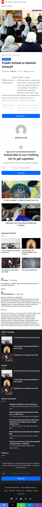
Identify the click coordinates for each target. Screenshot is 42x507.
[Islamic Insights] (6, 6)
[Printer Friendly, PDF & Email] (21, 77)
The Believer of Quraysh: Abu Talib (15, 2)
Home (5, 55)
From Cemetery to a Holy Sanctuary (11, 251)
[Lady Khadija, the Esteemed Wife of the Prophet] (31, 243)
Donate (36, 490)
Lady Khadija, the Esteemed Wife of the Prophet (29, 252)
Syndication (28, 490)
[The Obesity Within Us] (31, 263)
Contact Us (21, 494)
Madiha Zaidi (8, 71)
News (10, 55)
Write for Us (20, 490)
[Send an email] (12, 71)
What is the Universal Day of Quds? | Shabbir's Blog (24, 433)
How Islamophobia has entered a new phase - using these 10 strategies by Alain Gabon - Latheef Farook (24, 422)
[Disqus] (21, 301)
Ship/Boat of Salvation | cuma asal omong (23, 404)
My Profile (12, 490)
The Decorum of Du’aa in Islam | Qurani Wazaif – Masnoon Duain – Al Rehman (24, 442)
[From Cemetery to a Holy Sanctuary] (11, 243)
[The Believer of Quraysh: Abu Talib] (11, 263)
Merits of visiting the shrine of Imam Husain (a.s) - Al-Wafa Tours (23, 413)
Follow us (4, 453)
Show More (21, 116)
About (6, 490)
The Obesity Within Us (29, 270)
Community (16, 55)
